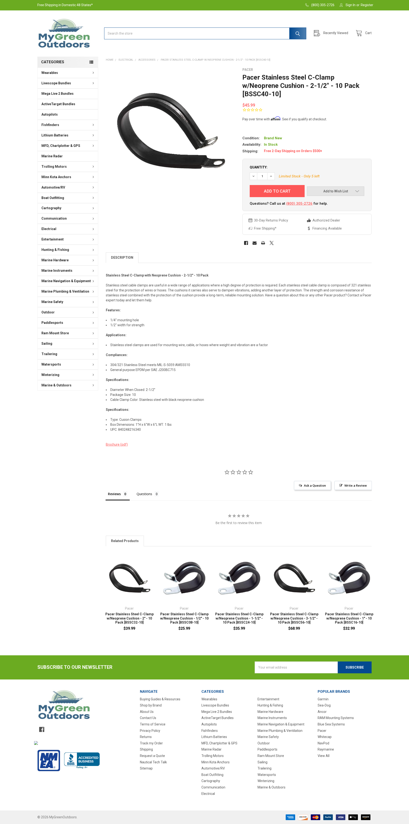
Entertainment (52, 239)
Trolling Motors (54, 166)
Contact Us (148, 718)
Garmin (323, 699)
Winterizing (50, 375)
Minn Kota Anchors (56, 177)
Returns (146, 737)
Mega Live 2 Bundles (57, 93)
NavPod (323, 743)
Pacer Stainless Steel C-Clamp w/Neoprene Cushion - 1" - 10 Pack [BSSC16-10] (349, 618)
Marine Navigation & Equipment (66, 281)
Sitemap (146, 768)
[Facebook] (246, 243)
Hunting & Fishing (55, 250)
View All (323, 756)
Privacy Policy (150, 731)
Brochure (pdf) (117, 444)
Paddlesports (52, 323)
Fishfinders (50, 125)
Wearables (49, 73)
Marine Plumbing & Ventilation (65, 291)
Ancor (322, 712)
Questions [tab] (144, 494)
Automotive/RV (53, 187)
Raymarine (326, 749)
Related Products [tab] (125, 541)
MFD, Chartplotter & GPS (60, 146)
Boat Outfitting (52, 198)
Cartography (51, 208)
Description (122, 257)
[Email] (254, 243)
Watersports (51, 364)
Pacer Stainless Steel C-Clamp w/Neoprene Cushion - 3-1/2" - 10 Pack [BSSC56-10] (294, 618)
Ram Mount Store (55, 333)
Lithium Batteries (54, 135)
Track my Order (151, 743)
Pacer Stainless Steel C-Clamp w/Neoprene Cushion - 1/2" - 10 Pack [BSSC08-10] (184, 618)
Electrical (48, 229)
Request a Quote (152, 756)
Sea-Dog (324, 705)
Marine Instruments (56, 270)
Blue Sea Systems (331, 724)
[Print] (263, 243)
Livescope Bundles (56, 83)
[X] (271, 243)
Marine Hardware (55, 260)
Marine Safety (52, 302)
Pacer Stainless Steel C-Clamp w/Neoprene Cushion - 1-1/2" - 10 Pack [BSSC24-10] (239, 618)
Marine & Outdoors (56, 385)
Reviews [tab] (114, 494)
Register (367, 5)
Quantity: (258, 167)
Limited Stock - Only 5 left (299, 176)
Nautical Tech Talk (153, 762)
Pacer (322, 731)
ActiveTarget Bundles (58, 104)
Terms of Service (152, 724)
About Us (147, 712)
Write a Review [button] (355, 485)
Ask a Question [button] (315, 485)
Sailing (46, 343)
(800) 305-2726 (299, 203)
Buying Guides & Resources (160, 699)
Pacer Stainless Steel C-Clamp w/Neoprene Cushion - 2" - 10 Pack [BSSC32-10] (129, 618)
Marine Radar (52, 156)
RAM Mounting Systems (336, 718)
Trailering (49, 354)
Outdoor (48, 312)
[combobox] (205, 33)
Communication (54, 218)
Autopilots (49, 114)
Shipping (146, 749)
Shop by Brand (151, 705)
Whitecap (325, 737)
